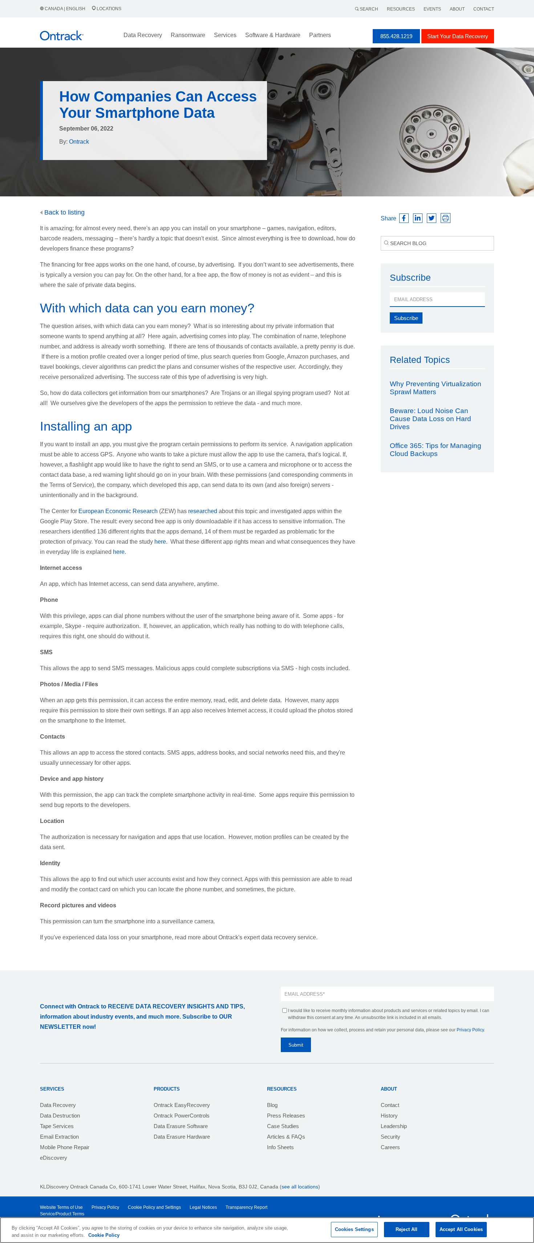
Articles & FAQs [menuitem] (286, 1137)
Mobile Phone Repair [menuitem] (64, 1147)
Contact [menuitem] (390, 1105)
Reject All (406, 1229)
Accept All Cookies (461, 1229)
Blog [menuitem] (272, 1105)
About (457, 9)
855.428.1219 (396, 36)
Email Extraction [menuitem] (59, 1137)
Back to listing (64, 212)
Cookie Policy (104, 1235)
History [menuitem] (389, 1115)
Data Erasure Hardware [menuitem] (182, 1137)
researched (202, 511)
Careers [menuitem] (390, 1147)
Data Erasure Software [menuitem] (181, 1126)
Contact (483, 9)
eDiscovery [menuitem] (53, 1158)
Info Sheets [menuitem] (280, 1147)
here (160, 542)
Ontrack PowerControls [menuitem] (182, 1115)
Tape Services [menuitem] (57, 1126)
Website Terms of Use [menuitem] (61, 1207)
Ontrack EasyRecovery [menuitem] (182, 1105)
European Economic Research (118, 511)
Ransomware (188, 35)
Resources (401, 9)
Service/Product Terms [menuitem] (62, 1213)
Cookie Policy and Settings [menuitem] (154, 1207)
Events (432, 9)
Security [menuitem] (390, 1137)
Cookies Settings (354, 1229)
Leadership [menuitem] (394, 1126)
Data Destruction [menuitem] (60, 1115)
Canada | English (65, 8)
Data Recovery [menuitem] (58, 1105)
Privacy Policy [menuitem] (105, 1207)
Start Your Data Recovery (457, 36)
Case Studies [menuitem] (283, 1126)
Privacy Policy (470, 1029)
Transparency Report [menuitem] (246, 1207)
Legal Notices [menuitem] (203, 1207)
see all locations (300, 1187)
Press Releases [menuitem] (286, 1115)
